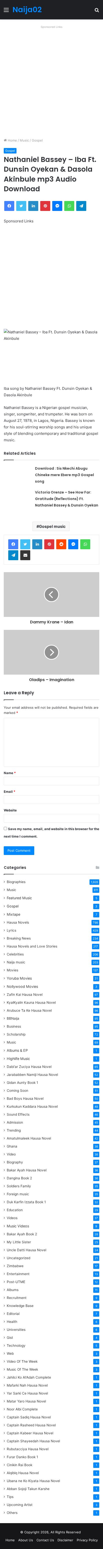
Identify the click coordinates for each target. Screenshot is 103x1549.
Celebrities (15, 954)
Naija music (16, 962)
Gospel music (52, 526)
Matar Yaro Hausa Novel (26, 1401)
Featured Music (19, 898)
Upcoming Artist (19, 1505)
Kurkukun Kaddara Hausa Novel (32, 1106)
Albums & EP (17, 1050)
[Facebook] (13, 544)
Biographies (16, 882)
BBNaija (13, 1018)
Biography (15, 1162)
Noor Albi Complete (22, 1409)
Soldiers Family (19, 1186)
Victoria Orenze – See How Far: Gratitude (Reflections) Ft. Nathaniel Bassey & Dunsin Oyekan (66, 499)
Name (10, 773)
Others (12, 1513)
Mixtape (13, 914)
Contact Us (45, 1540)
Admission (15, 1122)
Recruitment (16, 1298)
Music (24, 140)
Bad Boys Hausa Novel (25, 1098)
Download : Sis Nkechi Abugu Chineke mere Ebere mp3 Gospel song (64, 475)
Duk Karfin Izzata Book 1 (26, 1202)
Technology (16, 1346)
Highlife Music (18, 1058)
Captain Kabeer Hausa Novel (30, 1433)
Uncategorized (18, 1258)
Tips (10, 1497)
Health (12, 1322)
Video (11, 1154)
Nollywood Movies (22, 986)
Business (14, 1026)
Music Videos (18, 1226)
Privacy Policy (87, 1540)
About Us (25, 1540)
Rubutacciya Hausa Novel (27, 1449)
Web (10, 1353)
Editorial (13, 1314)
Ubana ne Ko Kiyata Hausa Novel (33, 1481)
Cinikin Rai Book (19, 1465)
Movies (12, 970)
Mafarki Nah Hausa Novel (27, 1385)
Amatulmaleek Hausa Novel (29, 1138)
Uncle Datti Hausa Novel (26, 1250)
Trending (14, 1130)
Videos (12, 1218)
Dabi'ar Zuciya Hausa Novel (29, 1067)
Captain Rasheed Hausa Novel (31, 1425)
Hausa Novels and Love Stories (32, 946)
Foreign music (18, 1194)
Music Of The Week (22, 1369)
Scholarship (16, 1034)
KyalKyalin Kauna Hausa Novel (31, 1002)
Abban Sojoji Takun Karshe (28, 1489)
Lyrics (11, 930)
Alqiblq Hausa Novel (23, 1473)
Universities (16, 1330)
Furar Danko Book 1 (22, 1457)
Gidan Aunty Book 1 (22, 1083)
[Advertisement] (51, 81)
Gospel (37, 140)
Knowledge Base (20, 1306)
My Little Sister (19, 1242)
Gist (10, 1338)
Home (12, 140)
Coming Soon (17, 1091)
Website (10, 810)
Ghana (12, 1146)
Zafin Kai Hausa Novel (24, 995)
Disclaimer (65, 1540)
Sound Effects (18, 1114)
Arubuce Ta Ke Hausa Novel (29, 1010)
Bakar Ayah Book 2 (22, 1234)
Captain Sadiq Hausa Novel (29, 1417)
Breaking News (19, 938)
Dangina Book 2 (19, 1178)
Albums (12, 1290)
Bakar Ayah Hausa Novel (26, 1170)
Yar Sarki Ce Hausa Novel (27, 1393)
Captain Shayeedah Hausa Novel (33, 1441)
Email (9, 792)
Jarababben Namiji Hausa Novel (32, 1075)
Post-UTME (16, 1282)
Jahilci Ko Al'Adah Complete (29, 1377)
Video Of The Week (22, 1361)
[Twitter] (25, 544)
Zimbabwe (15, 1266)
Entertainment (18, 1274)
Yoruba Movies (19, 978)
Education (15, 1210)
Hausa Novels (18, 922)
